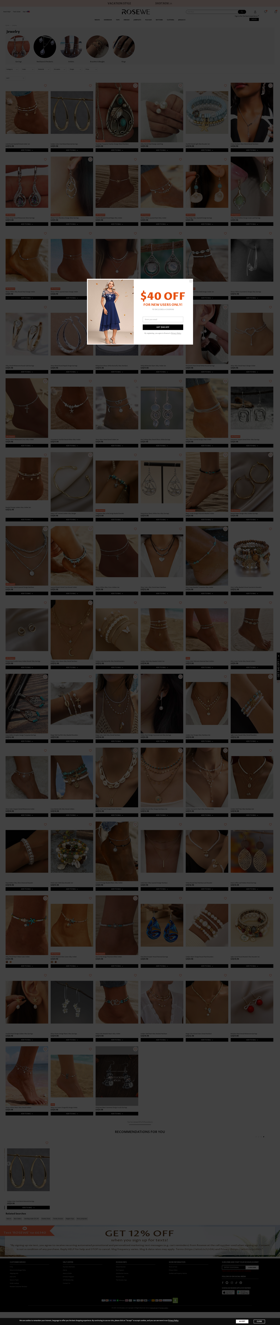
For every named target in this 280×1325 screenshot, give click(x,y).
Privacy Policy (173, 1321)
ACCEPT (242, 1321)
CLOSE (259, 1321)
